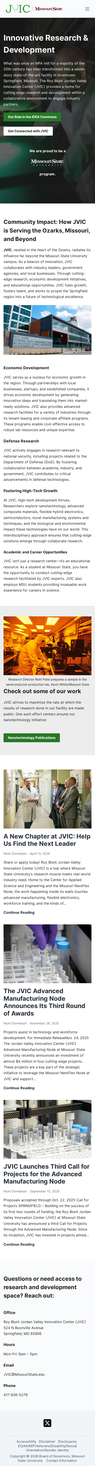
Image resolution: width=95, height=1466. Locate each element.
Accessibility (26, 1441)
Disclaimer (47, 1441)
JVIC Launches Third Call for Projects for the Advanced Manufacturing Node (46, 1174)
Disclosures (67, 1441)
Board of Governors (54, 1456)
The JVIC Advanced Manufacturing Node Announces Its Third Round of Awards (44, 1002)
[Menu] (87, 9)
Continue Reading (19, 912)
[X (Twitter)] (47, 1423)
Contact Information (61, 1460)
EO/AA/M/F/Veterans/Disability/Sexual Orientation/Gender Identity (47, 1448)
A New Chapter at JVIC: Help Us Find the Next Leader (47, 840)
